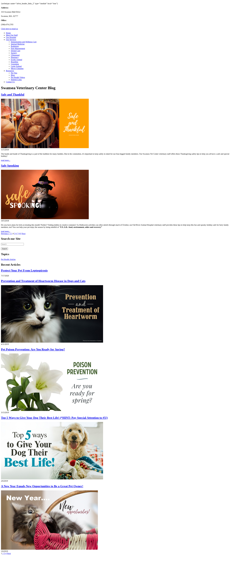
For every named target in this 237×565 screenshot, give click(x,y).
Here (23, 558)
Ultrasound (15, 55)
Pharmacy (15, 57)
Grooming (15, 64)
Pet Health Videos (18, 77)
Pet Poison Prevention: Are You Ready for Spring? (33, 349)
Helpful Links (16, 80)
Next (23, 234)
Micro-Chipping (17, 68)
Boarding (14, 62)
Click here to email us (9, 29)
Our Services (11, 40)
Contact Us (10, 82)
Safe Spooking (10, 165)
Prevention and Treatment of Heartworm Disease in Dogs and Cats (43, 281)
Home (8, 33)
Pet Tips (14, 73)
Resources (10, 71)
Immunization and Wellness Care (24, 42)
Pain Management (18, 48)
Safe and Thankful (12, 94)
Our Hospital (11, 37)
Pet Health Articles (8, 259)
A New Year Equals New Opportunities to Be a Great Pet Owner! (42, 486)
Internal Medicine (18, 44)
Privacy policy (35, 562)
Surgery (14, 53)
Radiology (15, 46)
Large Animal (16, 66)
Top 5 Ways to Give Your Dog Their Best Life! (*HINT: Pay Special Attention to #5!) (54, 417)
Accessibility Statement (52, 562)
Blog (13, 75)
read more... (5, 160)
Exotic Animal (16, 60)
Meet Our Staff (12, 35)
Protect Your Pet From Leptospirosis (24, 270)
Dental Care (15, 51)
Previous (4, 234)
